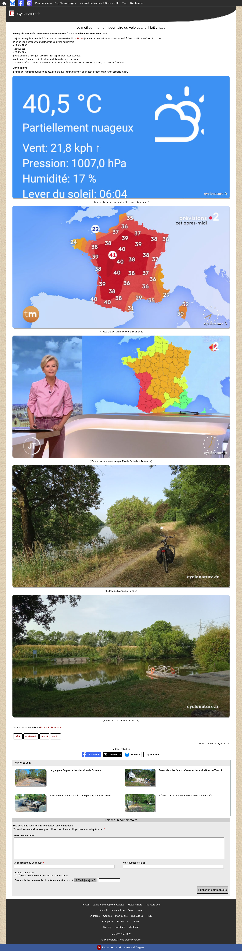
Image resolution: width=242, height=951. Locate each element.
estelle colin (31, 736)
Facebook (94, 754)
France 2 (44, 727)
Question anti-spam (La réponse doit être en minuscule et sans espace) (41, 874)
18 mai (80, 38)
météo (18, 736)
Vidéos (136, 921)
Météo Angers (135, 904)
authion (55, 736)
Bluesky (135, 754)
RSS (149, 916)
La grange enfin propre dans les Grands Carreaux (75, 770)
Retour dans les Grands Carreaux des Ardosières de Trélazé (190, 770)
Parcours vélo (43, 3)
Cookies (107, 916)
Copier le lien (152, 754)
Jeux (130, 910)
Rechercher (137, 3)
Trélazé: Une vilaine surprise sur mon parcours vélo (186, 795)
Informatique (118, 910)
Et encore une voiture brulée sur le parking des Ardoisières (80, 795)
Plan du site (121, 916)
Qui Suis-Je (137, 916)
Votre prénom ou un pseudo (29, 862)
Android (104, 910)
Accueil (85, 904)
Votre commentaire (24, 835)
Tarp (124, 3)
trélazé (44, 736)
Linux (139, 910)
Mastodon (134, 927)
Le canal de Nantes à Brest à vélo (99, 3)
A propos (95, 916)
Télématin (56, 727)
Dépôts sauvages (65, 3)
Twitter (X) (115, 754)
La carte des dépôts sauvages (108, 904)
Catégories (108, 921)
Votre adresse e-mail (134, 862)
